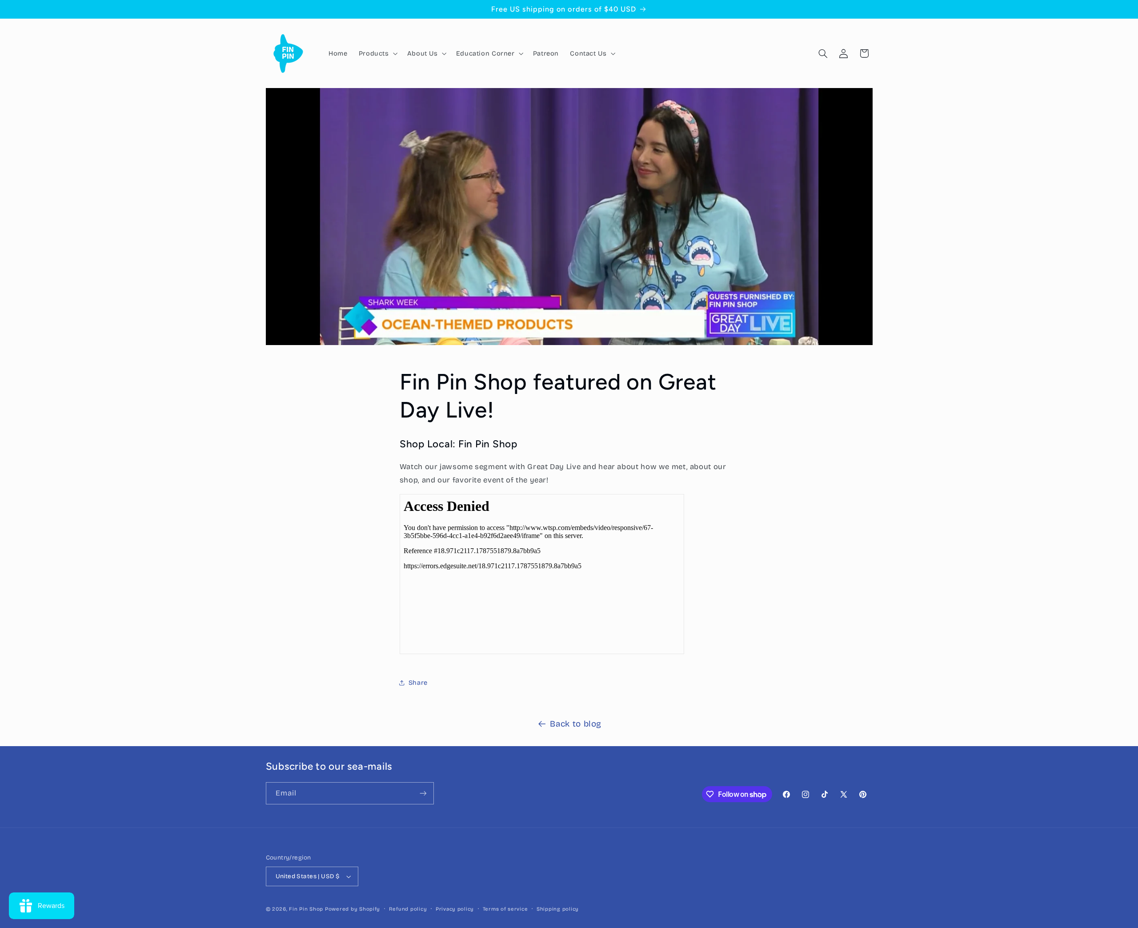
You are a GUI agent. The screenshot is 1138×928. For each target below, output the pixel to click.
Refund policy (408, 909)
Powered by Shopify (352, 909)
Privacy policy (455, 909)
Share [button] (418, 683)
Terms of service (505, 909)
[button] (377, 53)
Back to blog (575, 724)
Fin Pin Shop (306, 909)
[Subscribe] (423, 793)
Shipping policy (558, 909)
